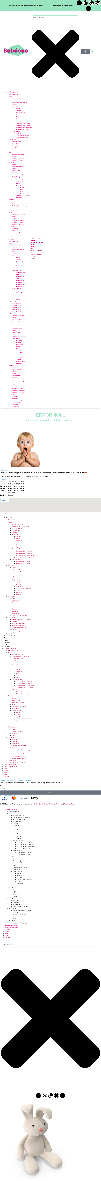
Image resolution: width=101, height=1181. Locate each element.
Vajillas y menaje (17, 600)
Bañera (14, 156)
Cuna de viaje (16, 569)
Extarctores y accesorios (19, 615)
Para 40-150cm (16, 146)
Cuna (21, 191)
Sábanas (18, 185)
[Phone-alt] (91, 2)
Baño (9, 152)
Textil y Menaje (16, 177)
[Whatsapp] (97, 2)
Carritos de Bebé (17, 121)
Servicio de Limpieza (10, 636)
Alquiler (32, 244)
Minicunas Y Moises (17, 166)
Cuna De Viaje (16, 170)
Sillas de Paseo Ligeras (22, 137)
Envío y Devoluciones (41, 804)
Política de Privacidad (56, 804)
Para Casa (11, 565)
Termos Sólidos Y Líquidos (19, 204)
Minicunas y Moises (18, 572)
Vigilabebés (15, 173)
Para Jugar (11, 617)
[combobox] (55, 17)
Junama (18, 110)
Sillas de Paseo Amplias (22, 135)
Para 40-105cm (16, 141)
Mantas (18, 183)
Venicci (18, 108)
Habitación (11, 162)
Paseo (10, 96)
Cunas (14, 164)
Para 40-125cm (16, 144)
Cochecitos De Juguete (18, 224)
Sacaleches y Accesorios (19, 235)
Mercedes (19, 540)
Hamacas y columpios (19, 625)
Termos (14, 605)
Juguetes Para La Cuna (18, 175)
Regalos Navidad (13, 94)
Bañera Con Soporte (17, 160)
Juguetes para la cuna (19, 576)
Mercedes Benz (20, 112)
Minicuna (22, 189)
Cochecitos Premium (36, 238)
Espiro (18, 117)
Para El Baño (12, 629)
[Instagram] (85, 2)
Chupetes (15, 230)
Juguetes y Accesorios (18, 154)
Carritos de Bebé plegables (23, 129)
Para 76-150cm (16, 148)
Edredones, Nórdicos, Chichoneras (19, 342)
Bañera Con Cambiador (18, 158)
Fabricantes (15, 106)
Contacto (7, 646)
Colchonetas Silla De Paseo (20, 102)
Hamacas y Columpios (18, 222)
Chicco (18, 115)
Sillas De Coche (12, 139)
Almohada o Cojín (17, 233)
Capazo (22, 187)
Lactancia (11, 226)
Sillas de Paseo (16, 131)
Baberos (14, 210)
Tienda (32, 240)
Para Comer (11, 199)
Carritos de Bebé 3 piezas (23, 125)
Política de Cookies (70, 804)
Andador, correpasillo (18, 623)
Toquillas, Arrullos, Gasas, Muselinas (20, 361)
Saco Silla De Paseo (17, 100)
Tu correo (3, 786)
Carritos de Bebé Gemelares (24, 127)
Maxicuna (23, 193)
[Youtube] (88, 8)
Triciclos (18, 133)
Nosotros (33, 246)
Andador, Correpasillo (18, 220)
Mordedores (15, 237)
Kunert (18, 119)
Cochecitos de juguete (19, 627)
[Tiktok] (79, 2)
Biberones (15, 228)
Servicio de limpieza (36, 242)
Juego (10, 212)
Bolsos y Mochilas (17, 98)
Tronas (14, 202)
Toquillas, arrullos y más (23, 588)
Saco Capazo (16, 104)
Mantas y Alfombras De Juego (21, 619)
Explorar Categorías (11, 92)
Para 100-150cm (16, 150)
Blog (31, 248)
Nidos (14, 168)
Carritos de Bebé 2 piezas (23, 123)
